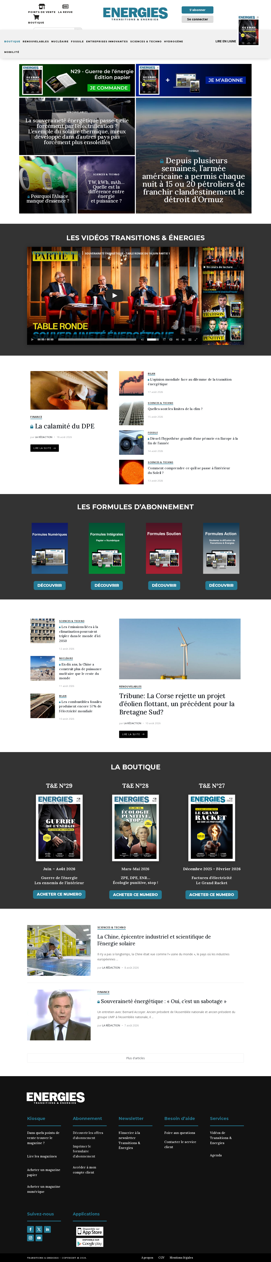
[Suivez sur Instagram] (30, 1237)
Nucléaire (60, 41)
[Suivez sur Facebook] (30, 1229)
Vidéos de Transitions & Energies (221, 1138)
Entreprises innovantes (107, 41)
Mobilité (11, 52)
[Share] (164, 339)
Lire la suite (42, 448)
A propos (147, 1257)
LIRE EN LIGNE (226, 41)
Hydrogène (173, 41)
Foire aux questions (179, 1133)
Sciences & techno (146, 41)
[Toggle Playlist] (190, 339)
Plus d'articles (135, 1058)
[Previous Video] (177, 339)
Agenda (216, 1155)
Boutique (12, 41)
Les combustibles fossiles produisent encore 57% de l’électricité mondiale (80, 706)
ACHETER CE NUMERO (59, 894)
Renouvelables (36, 41)
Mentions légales (181, 1257)
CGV (161, 1257)
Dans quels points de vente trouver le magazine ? (43, 1138)
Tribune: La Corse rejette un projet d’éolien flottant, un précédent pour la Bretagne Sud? (177, 704)
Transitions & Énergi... (55, 253)
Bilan (151, 373)
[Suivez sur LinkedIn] (47, 1229)
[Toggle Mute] (141, 339)
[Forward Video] (183, 339)
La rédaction (43, 437)
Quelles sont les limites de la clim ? (175, 409)
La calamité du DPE (63, 426)
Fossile (77, 41)
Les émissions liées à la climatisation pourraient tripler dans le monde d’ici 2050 (79, 634)
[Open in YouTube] (171, 339)
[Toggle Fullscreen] (196, 339)
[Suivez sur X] (39, 1229)
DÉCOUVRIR (49, 585)
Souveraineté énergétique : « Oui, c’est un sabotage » (163, 1001)
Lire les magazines (42, 1156)
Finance (36, 417)
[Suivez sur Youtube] (39, 1237)
